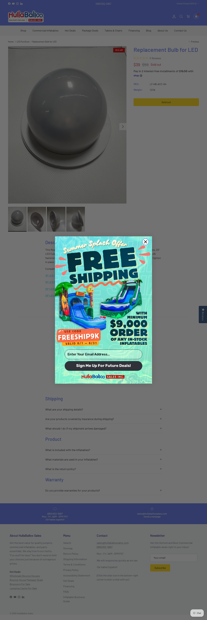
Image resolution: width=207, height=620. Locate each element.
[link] (103, 292)
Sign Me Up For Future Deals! (103, 366)
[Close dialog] (145, 242)
